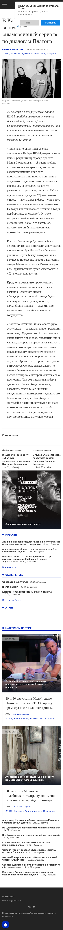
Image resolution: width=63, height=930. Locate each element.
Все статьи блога (11, 600)
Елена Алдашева (21, 714)
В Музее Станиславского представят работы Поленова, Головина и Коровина (47, 459)
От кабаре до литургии (15, 581)
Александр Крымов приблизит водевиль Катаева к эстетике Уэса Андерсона (30, 821)
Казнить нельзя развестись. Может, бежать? (27, 591)
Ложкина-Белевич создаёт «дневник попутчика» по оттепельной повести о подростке (31, 543)
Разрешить (52, 21)
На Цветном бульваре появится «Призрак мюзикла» (31, 827)
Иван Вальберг (38, 53)
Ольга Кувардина (13, 49)
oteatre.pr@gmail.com (11, 900)
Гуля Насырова (37, 718)
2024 (6, 53)
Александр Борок (22, 811)
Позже (37, 21)
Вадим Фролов (21, 718)
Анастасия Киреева (22, 806)
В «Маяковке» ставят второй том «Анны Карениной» (31, 834)
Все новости (9, 567)
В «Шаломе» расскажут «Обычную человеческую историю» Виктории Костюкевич (16, 459)
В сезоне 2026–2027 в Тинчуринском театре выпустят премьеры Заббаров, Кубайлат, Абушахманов (27, 559)
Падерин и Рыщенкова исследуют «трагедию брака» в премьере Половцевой (27, 873)
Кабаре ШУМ (53, 53)
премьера (37, 811)
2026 (9, 718)
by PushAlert (24, 24)
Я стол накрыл (10, 586)
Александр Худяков (20, 53)
